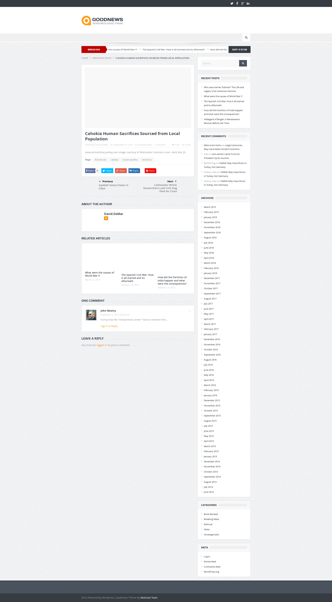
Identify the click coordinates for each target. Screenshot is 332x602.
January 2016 (210, 395)
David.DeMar (102, 144)
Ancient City (100, 160)
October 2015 (211, 410)
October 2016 (211, 349)
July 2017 (208, 303)
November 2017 (212, 283)
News (207, 529)
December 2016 (212, 339)
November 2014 (212, 466)
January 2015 (210, 456)
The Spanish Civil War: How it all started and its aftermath (154, 49)
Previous (107, 181)
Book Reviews (211, 514)
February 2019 (211, 212)
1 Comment (159, 144)
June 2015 (209, 431)
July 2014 (208, 486)
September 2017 (212, 293)
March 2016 (210, 385)
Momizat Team (149, 597)
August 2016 (210, 359)
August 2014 (210, 481)
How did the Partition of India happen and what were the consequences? (172, 280)
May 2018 (209, 252)
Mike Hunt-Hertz (212, 145)
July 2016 (208, 364)
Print (177, 144)
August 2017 (210, 298)
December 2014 (212, 461)
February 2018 (211, 268)
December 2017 (212, 278)
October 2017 (211, 288)
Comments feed (212, 566)
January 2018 (210, 273)
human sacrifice (130, 160)
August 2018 (210, 237)
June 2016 (209, 369)
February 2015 (211, 451)
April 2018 (209, 257)
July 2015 (208, 425)
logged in (101, 345)
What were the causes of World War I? (99, 274)
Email (188, 144)
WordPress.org (211, 571)
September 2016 (212, 354)
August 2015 (210, 420)
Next (170, 181)
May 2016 (209, 374)
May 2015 (209, 436)
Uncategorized (211, 534)
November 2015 (212, 405)
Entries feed (210, 561)
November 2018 (212, 227)
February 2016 (211, 390)
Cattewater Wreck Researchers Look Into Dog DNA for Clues (160, 188)
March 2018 (210, 262)
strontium (147, 160)
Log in (207, 556)
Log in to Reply (109, 326)
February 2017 (211, 329)
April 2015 (209, 441)
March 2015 (210, 446)
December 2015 (212, 400)
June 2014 (209, 491)
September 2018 (212, 232)
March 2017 (210, 324)
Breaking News (145, 144)
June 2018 (209, 247)
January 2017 (210, 334)
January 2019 (210, 217)
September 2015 (212, 415)
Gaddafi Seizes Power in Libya (113, 186)
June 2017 (209, 308)
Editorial (208, 524)
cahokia (114, 160)
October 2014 (211, 471)
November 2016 (212, 344)
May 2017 (209, 313)
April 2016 (209, 380)
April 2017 (209, 319)
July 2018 (208, 242)
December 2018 (212, 222)
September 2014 (212, 476)
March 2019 (210, 207)
